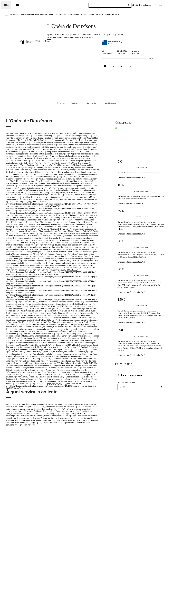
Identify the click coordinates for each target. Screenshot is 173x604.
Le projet (60, 103)
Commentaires (93, 103)
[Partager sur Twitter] (121, 66)
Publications (75, 103)
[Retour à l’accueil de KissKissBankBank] (16, 5)
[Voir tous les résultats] (129, 5)
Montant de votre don (126, 382)
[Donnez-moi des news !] (105, 66)
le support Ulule (112, 14)
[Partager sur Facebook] (113, 66)
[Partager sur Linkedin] (130, 66)
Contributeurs (110, 103)
